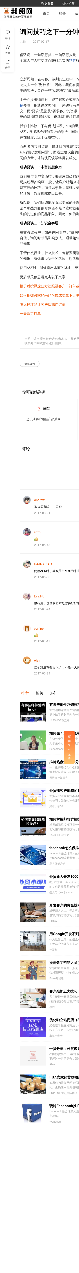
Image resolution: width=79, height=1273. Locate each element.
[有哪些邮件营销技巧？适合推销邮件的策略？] (33, 712)
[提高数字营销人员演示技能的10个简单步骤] (33, 970)
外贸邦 (53, 949)
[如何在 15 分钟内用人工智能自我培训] (33, 740)
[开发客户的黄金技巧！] (33, 912)
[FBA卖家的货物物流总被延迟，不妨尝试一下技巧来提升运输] (33, 1084)
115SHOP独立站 (59, 720)
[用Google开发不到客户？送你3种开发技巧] (33, 941)
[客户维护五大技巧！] (33, 998)
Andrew (39, 500)
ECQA (53, 921)
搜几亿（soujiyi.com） (62, 892)
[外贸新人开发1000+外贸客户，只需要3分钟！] (33, 884)
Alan (37, 660)
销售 (72, 61)
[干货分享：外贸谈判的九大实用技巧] (33, 1056)
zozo (37, 532)
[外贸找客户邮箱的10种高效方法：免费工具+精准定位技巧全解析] (33, 798)
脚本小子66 (56, 806)
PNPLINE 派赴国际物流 (63, 1093)
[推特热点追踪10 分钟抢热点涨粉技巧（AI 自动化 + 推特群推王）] (33, 769)
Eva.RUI (39, 596)
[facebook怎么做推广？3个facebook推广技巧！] (33, 855)
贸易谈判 (29, 363)
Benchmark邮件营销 (61, 749)
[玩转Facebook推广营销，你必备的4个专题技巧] (33, 1113)
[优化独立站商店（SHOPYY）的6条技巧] (33, 1027)
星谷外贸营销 (57, 863)
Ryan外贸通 (56, 978)
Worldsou (55, 1121)
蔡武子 (53, 1007)
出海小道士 (56, 1035)
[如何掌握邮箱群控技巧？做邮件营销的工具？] (33, 826)
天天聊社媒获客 (58, 777)
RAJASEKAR (43, 564)
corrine (39, 628)
